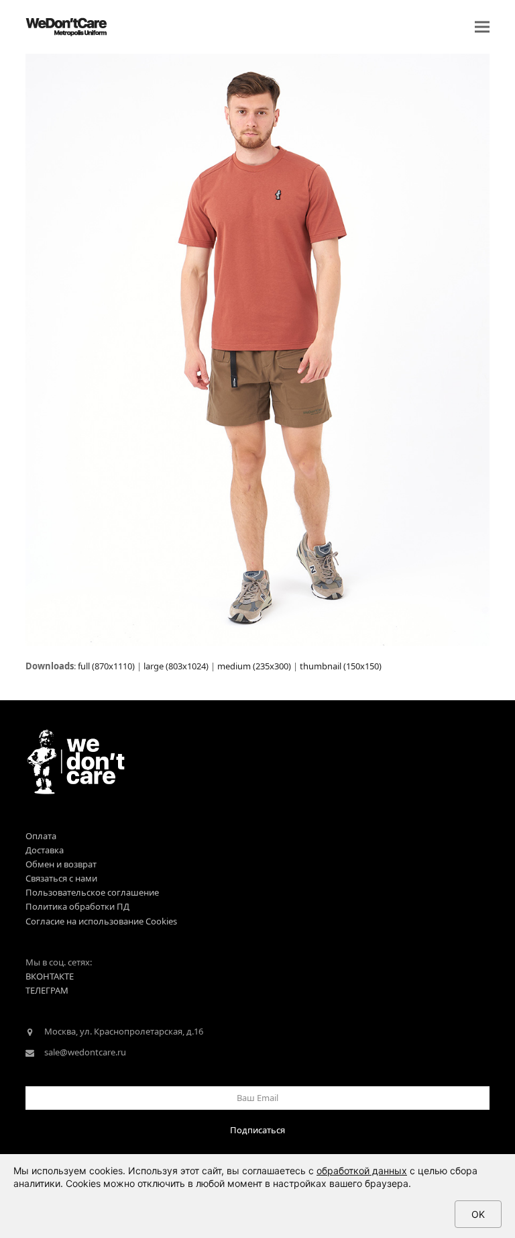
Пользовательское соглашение (92, 892)
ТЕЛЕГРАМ (46, 990)
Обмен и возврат (61, 864)
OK (478, 1214)
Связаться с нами (61, 878)
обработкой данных (362, 1170)
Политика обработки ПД (77, 906)
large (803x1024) (176, 666)
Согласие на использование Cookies (101, 921)
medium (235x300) (254, 666)
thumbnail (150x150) (341, 666)
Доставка (44, 850)
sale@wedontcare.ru (85, 1052)
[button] (482, 27)
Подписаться (257, 1130)
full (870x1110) (106, 666)
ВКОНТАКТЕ (49, 976)
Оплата (40, 836)
